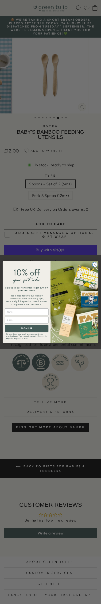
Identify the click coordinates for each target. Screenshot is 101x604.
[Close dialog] (94, 264)
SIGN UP (26, 328)
